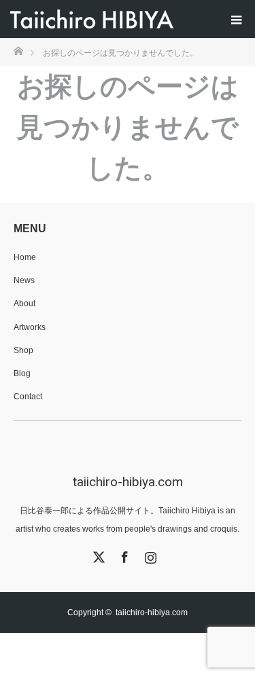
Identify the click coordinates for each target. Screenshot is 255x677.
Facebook (123, 555)
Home (25, 257)
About (24, 303)
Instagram (149, 555)
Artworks (30, 327)
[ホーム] (18, 50)
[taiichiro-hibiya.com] (91, 19)
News (24, 280)
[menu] (236, 19)
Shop (23, 350)
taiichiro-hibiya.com (128, 481)
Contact (28, 396)
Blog (22, 373)
